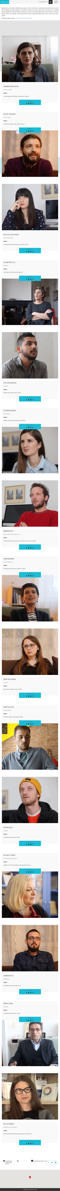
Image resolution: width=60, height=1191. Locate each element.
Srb (45, 1)
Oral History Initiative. (27, 18)
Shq (42, 1)
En (39, 1)
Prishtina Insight (18, 18)
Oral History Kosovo (4, 2)
